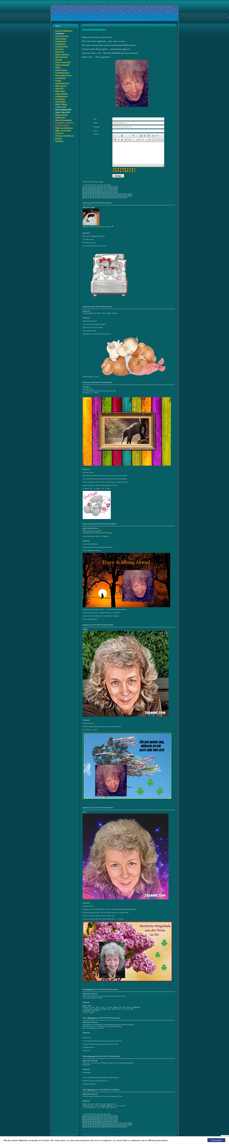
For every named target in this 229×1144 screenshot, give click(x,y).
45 (92, 188)
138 (128, 196)
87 (95, 192)
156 (123, 197)
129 (106, 196)
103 (91, 194)
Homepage (90, 989)
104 (93, 194)
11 (95, 185)
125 (96, 196)
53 (106, 188)
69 (99, 190)
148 (103, 197)
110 (108, 194)
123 (91, 196)
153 (116, 197)
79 (117, 190)
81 (85, 192)
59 (117, 188)
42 (86, 188)
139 (131, 196)
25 (92, 187)
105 (96, 194)
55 (110, 188)
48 (97, 188)
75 (110, 190)
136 (123, 196)
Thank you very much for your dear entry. (100, 1104)
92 (104, 192)
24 (90, 187)
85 (92, 192)
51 (102, 188)
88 (97, 192)
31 (102, 187)
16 (104, 185)
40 (83, 188)
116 (123, 194)
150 (108, 197)
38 (115, 187)
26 (93, 187)
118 (128, 194)
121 (86, 196)
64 (90, 190)
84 (90, 192)
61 (85, 190)
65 (92, 190)
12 (97, 185)
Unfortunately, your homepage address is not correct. (105, 1106)
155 (121, 197)
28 (97, 187)
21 (85, 187)
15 (103, 185)
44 (90, 188)
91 (102, 192)
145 (96, 197)
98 (115, 192)
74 (108, 190)
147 (101, 197)
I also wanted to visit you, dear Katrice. (100, 1107)
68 (97, 190)
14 (101, 185)
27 (95, 187)
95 (110, 192)
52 (104, 188)
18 (108, 185)
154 (118, 197)
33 (106, 187)
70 (101, 190)
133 (116, 196)
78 (115, 190)
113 (116, 194)
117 (126, 194)
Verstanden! (216, 1140)
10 (94, 185)
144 (93, 197)
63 (88, 190)
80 (83, 192)
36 (111, 187)
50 (101, 188)
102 (88, 194)
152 (113, 197)
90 (101, 192)
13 (99, 185)
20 (83, 187)
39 (117, 187)
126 (98, 196)
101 (86, 194)
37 (113, 187)
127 (101, 196)
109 (106, 194)
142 (88, 197)
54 (108, 188)
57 (113, 188)
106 (98, 194)
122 (88, 196)
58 (115, 188)
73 (106, 190)
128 (103, 196)
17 (106, 185)
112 (113, 194)
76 (111, 190)
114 (118, 194)
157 (126, 197)
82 (86, 192)
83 (88, 192)
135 (121, 196)
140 (83, 197)
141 (86, 197)
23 (88, 187)
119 (131, 194)
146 (98, 197)
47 (95, 188)
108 (103, 194)
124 (93, 196)
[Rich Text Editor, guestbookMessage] (138, 153)
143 (91, 197)
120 (83, 196)
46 (93, 188)
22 (86, 187)
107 (101, 194)
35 (110, 187)
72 (104, 190)
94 (108, 192)
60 (83, 190)
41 (85, 188)
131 (111, 196)
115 (121, 194)
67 (95, 190)
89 (99, 192)
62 (86, 190)
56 (111, 188)
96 (111, 192)
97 (113, 192)
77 (113, 190)
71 (102, 190)
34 (108, 187)
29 (99, 187)
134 (118, 196)
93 (106, 192)
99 (117, 192)
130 (108, 196)
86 (93, 192)
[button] (115, 135)
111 (111, 194)
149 (106, 197)
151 (111, 197)
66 (93, 190)
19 (110, 185)
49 (99, 188)
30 (101, 187)
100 (83, 194)
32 (104, 187)
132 (113, 196)
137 (126, 196)
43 (88, 188)
